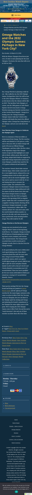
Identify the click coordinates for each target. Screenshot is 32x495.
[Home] (5, 25)
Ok (16, 491)
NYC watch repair (12, 459)
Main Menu (17, 15)
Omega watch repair (13, 331)
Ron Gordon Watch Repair (16, 2)
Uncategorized (10, 408)
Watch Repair (16, 423)
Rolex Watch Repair (19, 466)
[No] (30, 489)
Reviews (16, 433)
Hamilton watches (20, 468)
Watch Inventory (16, 443)
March (15, 25)
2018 (9, 25)
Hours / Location (16, 436)
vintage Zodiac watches (12, 473)
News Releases (10, 406)
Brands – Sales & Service (16, 426)
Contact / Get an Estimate (16, 439)
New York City (13, 329)
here (3, 126)
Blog (11, 326)
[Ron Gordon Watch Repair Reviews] (16, 21)
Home (16, 419)
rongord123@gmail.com (16, 9)
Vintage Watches (16, 429)
